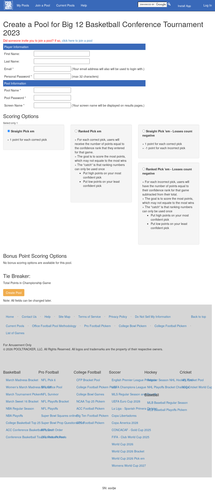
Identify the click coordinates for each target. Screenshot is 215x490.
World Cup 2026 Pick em (128, 458)
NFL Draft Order (52, 430)
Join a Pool (42, 5)
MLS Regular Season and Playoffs (134, 394)
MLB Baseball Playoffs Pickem (167, 410)
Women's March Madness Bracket (28, 387)
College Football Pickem (171, 326)
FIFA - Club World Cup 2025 (130, 437)
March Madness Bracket (22, 380)
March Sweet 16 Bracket (22, 401)
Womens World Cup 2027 (129, 465)
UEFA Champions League (129, 387)
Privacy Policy (118, 316)
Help (84, 5)
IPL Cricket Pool (193, 380)
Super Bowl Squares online (59, 415)
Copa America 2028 (125, 423)
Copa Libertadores (124, 415)
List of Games (15, 333)
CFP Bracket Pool (88, 380)
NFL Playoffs (49, 408)
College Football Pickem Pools (96, 387)
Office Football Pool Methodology (54, 326)
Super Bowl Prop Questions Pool (62, 423)
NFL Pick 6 (48, 380)
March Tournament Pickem (24, 394)
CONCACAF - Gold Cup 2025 (131, 430)
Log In (207, 5)
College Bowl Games (90, 394)
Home (10, 316)
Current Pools (65, 5)
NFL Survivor (50, 394)
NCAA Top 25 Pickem (90, 401)
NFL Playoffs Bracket (55, 401)
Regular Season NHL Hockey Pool (170, 380)
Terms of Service (89, 316)
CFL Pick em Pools (53, 437)
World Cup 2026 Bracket (128, 451)
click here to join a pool (77, 40)
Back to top (198, 316)
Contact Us (29, 316)
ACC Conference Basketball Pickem (29, 430)
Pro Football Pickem (97, 326)
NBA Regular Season (20, 408)
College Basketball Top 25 (23, 423)
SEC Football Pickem (90, 423)
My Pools (23, 5)
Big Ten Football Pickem (92, 415)
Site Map (64, 316)
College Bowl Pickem (133, 326)
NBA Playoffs (14, 415)
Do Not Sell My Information (153, 316)
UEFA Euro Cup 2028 (126, 401)
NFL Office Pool (51, 387)
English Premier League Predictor (134, 380)
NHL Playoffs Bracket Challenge (168, 387)
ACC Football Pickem (90, 408)
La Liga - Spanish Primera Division (134, 408)
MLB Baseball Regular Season (167, 402)
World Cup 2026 (122, 444)
